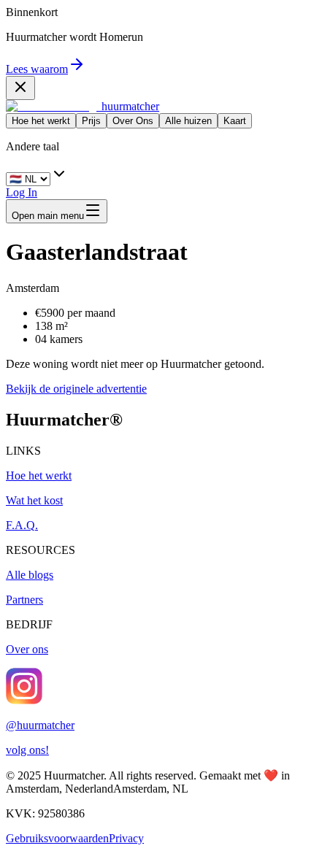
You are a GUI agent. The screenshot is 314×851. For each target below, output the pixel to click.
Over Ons (132, 120)
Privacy (126, 838)
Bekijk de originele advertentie (76, 388)
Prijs (91, 120)
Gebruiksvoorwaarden (57, 838)
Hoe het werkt (41, 120)
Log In (21, 192)
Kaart (234, 120)
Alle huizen (188, 120)
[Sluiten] (20, 88)
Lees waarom (37, 69)
